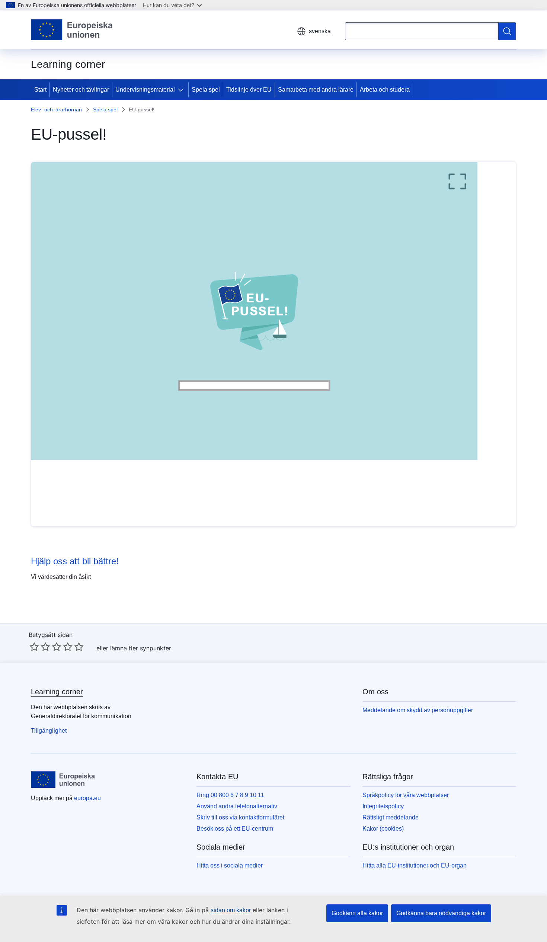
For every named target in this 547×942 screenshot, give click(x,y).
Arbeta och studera (385, 89)
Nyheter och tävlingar (81, 89)
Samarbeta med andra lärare (316, 89)
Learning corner (57, 692)
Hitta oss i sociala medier (229, 865)
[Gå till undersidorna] (182, 89)
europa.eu (87, 798)
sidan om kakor (231, 910)
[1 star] (34, 646)
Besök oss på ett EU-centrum (234, 828)
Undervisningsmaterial (145, 89)
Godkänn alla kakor (357, 913)
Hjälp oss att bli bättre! (75, 561)
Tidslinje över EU (249, 89)
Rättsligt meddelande (390, 817)
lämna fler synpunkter (140, 648)
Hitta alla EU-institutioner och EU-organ (414, 865)
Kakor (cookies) (383, 828)
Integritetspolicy (383, 806)
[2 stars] (40, 646)
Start (40, 89)
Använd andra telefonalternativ (236, 806)
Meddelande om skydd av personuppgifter (417, 710)
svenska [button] (320, 31)
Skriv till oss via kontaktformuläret (240, 817)
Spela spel (206, 89)
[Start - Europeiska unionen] (72, 29)
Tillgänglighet (49, 730)
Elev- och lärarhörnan (56, 109)
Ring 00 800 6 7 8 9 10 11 (230, 795)
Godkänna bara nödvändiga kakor (441, 913)
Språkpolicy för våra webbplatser (405, 795)
